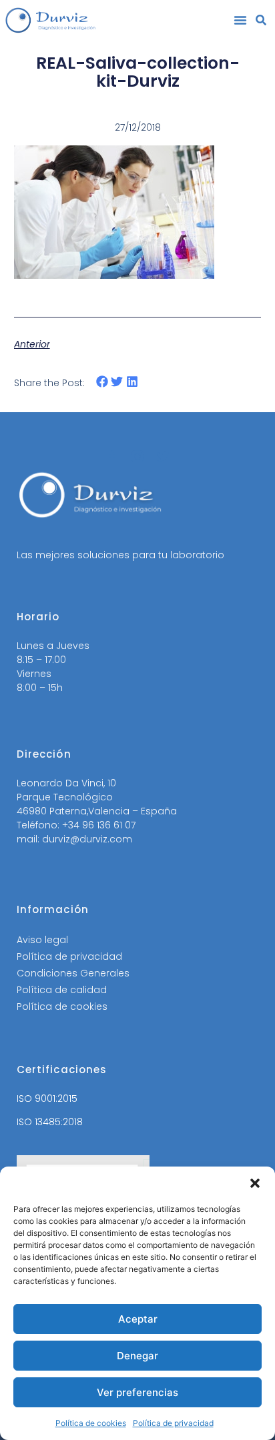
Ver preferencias (137, 1392)
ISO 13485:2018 (50, 1122)
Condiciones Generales (73, 973)
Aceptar (138, 1319)
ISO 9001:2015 (47, 1098)
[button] (255, 1183)
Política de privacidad (173, 1423)
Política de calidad (62, 989)
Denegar (137, 1355)
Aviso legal (42, 939)
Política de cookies (90, 1423)
